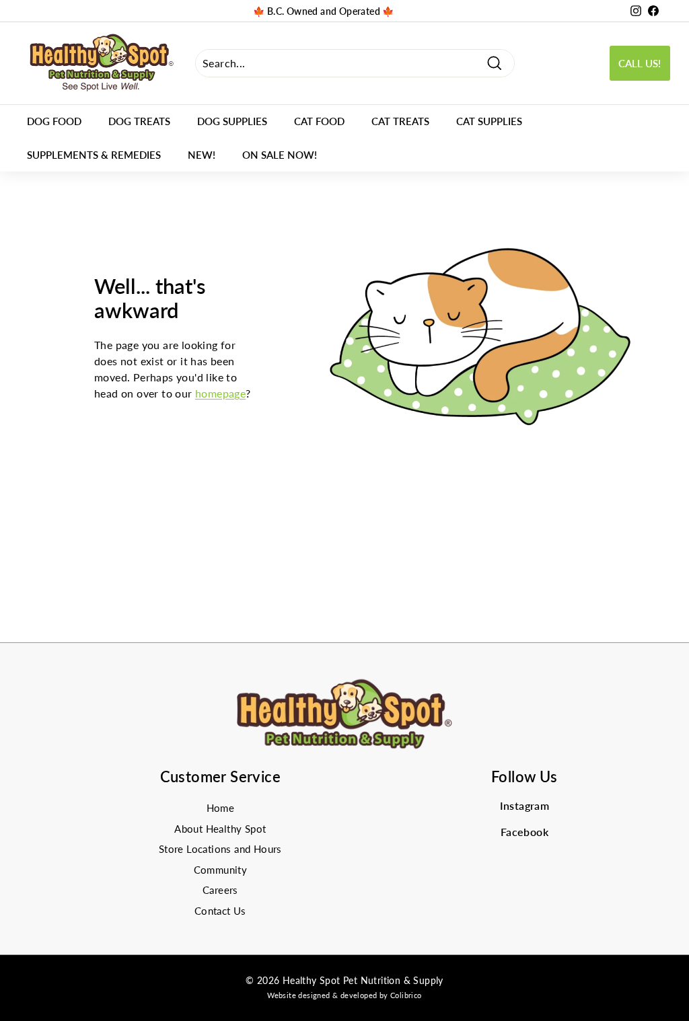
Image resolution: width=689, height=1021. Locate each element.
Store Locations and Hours (220, 849)
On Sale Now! (279, 155)
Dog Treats (139, 121)
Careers (220, 890)
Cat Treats (400, 121)
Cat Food (319, 121)
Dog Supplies (232, 121)
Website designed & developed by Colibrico (344, 995)
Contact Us (220, 911)
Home (221, 808)
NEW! (201, 155)
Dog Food (54, 121)
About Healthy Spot (220, 829)
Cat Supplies (489, 121)
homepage (220, 393)
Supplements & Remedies (94, 155)
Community (221, 870)
